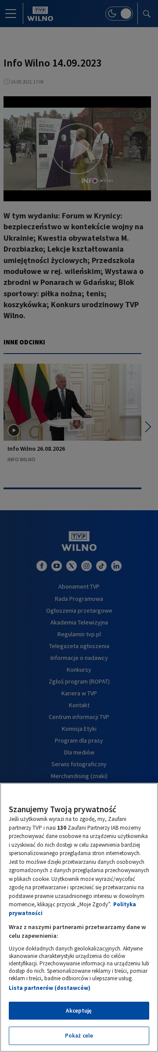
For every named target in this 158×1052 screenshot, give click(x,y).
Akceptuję (79, 1010)
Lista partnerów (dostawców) (49, 988)
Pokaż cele (79, 1035)
